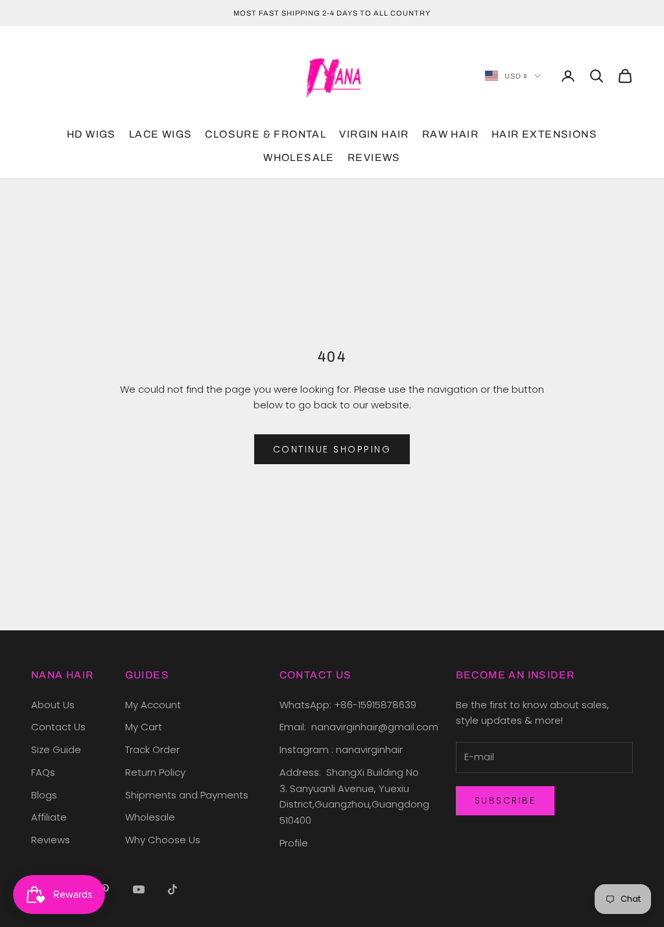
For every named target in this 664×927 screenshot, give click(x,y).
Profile (293, 843)
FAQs (43, 772)
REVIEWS (374, 157)
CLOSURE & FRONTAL (265, 134)
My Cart (143, 727)
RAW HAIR (450, 134)
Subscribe (505, 800)
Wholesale (150, 817)
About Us (53, 704)
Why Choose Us (162, 840)
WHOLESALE (299, 157)
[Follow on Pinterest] (105, 889)
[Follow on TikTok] (172, 889)
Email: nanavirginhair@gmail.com (360, 727)
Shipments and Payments (186, 795)
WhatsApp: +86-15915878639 (347, 704)
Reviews (50, 840)
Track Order (152, 749)
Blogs (44, 795)
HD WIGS (91, 134)
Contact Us (58, 727)
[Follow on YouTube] (138, 889)
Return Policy (155, 772)
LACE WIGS (161, 134)
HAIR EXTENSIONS (544, 134)
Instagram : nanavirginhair (341, 749)
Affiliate (49, 817)
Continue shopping (332, 449)
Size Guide (56, 749)
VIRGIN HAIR (374, 134)
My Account (153, 704)
